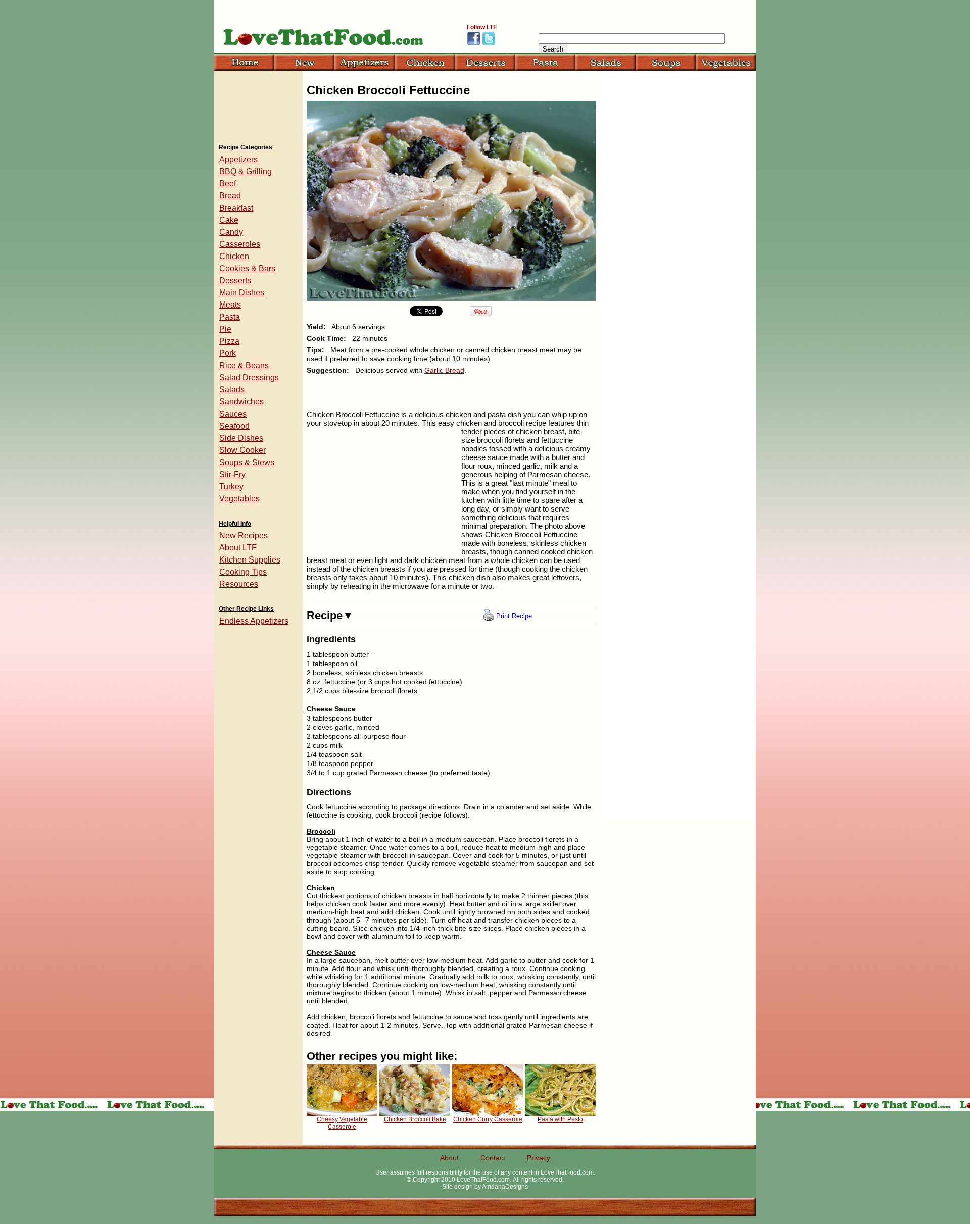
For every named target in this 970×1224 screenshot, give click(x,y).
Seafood (234, 426)
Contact (492, 1158)
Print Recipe (514, 616)
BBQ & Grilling (245, 171)
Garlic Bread (444, 370)
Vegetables (239, 498)
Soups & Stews (246, 462)
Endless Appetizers (253, 621)
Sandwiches (241, 401)
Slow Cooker (242, 450)
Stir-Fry (232, 474)
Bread (230, 195)
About (449, 1158)
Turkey (231, 486)
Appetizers (238, 159)
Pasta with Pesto (560, 1119)
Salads (232, 389)
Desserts (235, 280)
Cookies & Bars (247, 268)
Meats (230, 304)
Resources (238, 584)
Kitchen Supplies (249, 559)
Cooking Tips (243, 572)
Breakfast (236, 207)
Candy (231, 232)
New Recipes (243, 535)
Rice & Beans (244, 365)
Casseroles (239, 244)
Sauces (233, 414)
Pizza (229, 341)
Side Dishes (241, 438)
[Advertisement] (382, 492)
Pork (227, 353)
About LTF (238, 547)
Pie (225, 329)
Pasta (229, 317)
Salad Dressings (249, 377)
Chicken (234, 256)
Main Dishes (241, 292)
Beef (227, 183)
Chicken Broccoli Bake (415, 1119)
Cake (228, 220)
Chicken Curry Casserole (487, 1119)
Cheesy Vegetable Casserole (342, 1123)
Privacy (538, 1158)
